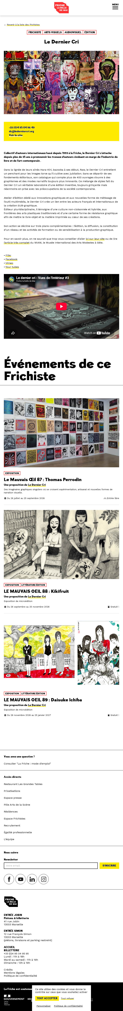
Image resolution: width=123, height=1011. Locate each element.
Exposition (12, 473)
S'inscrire (109, 865)
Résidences (11, 811)
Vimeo (9, 263)
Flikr (8, 255)
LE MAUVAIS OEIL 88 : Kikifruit (36, 591)
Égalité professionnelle (18, 832)
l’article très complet (16, 242)
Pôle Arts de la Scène (17, 804)
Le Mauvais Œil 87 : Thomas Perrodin (43, 479)
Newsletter (11, 859)
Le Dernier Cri (37, 484)
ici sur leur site (95, 238)
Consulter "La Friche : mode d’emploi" (27, 763)
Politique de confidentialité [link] (68, 1006)
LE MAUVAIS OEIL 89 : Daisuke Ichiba (43, 700)
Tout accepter (47, 998)
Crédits (8, 969)
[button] (115, 7)
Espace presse (13, 797)
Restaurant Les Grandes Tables (23, 784)
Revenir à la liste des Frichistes (23, 24)
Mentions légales (14, 972)
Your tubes (12, 266)
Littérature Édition (33, 585)
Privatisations (12, 790)
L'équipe (9, 839)
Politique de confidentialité (20, 975)
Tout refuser (67, 998)
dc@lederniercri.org (21, 131)
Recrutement (12, 825)
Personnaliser (44, 1006)
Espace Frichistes (14, 818)
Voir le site (16, 135)
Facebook (11, 259)
